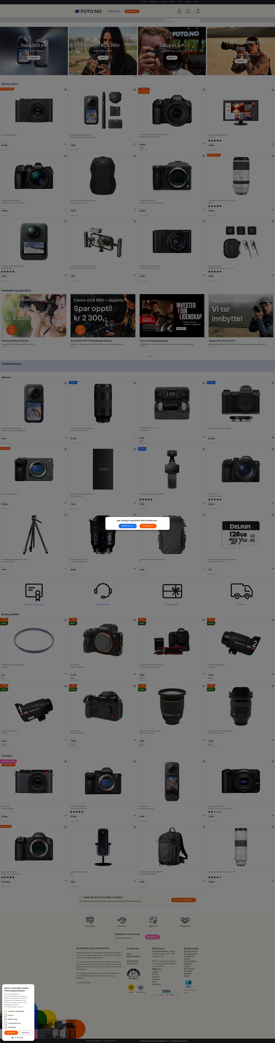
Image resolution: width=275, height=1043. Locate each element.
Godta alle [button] (11, 1033)
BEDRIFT (125, 526)
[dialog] (18, 1012)
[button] (18, 1037)
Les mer (20, 1007)
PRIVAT (145, 526)
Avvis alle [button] (26, 1033)
